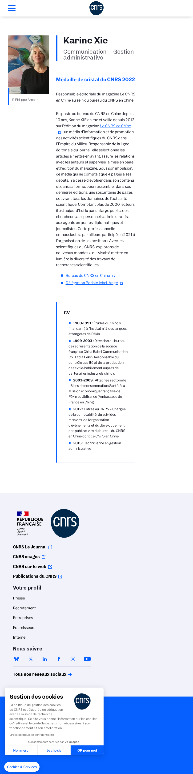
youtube (87, 659)
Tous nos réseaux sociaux (31, 674)
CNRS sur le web (29, 566)
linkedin (44, 659)
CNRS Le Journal (30, 547)
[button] (22, 767)
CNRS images (26, 556)
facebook (58, 659)
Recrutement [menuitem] (24, 608)
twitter (30, 659)
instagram (72, 659)
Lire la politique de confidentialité (31, 734)
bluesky (16, 659)
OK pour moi (87, 750)
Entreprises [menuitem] (23, 618)
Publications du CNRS (34, 576)
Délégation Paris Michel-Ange (92, 283)
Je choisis (54, 750)
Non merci (21, 750)
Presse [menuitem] (19, 598)
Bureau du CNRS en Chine (88, 275)
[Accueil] (96, 8)
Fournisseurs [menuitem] (24, 627)
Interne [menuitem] (19, 637)
